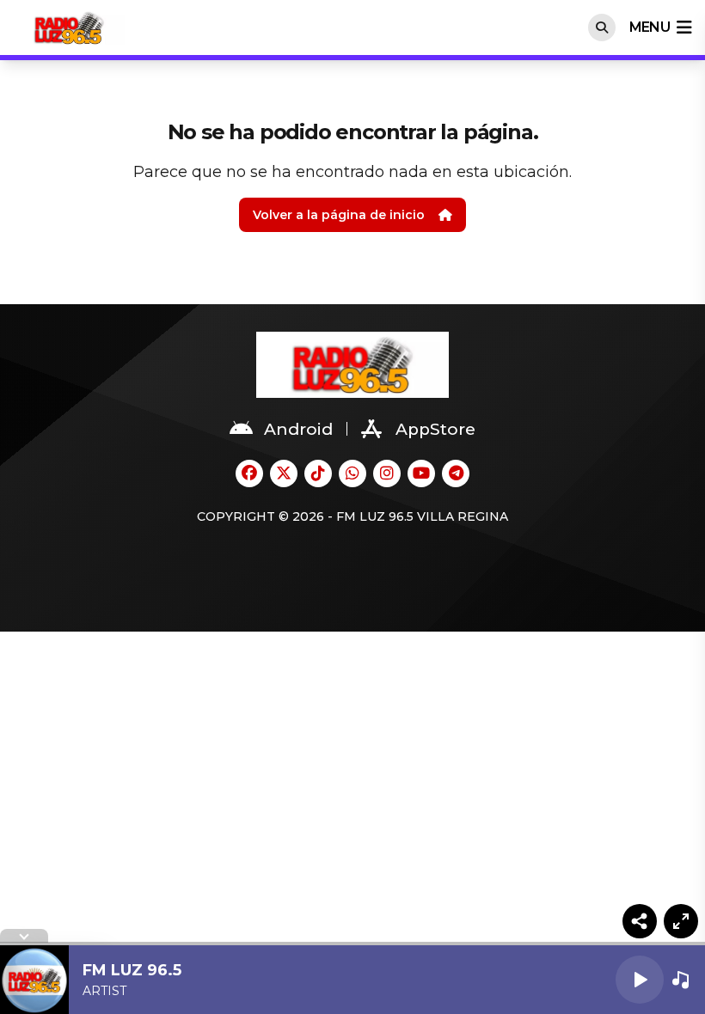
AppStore (435, 429)
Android (298, 429)
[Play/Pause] (640, 980)
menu (649, 27)
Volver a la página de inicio (339, 215)
